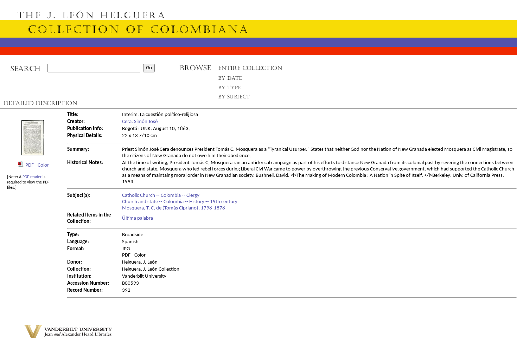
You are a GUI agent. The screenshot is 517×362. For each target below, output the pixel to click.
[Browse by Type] (229, 88)
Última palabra (137, 218)
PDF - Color (37, 165)
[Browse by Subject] (234, 98)
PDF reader (32, 177)
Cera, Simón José (140, 121)
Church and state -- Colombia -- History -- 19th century (179, 202)
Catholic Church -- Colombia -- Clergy (160, 195)
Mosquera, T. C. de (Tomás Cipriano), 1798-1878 (173, 208)
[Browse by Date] (232, 79)
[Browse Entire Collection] (250, 70)
